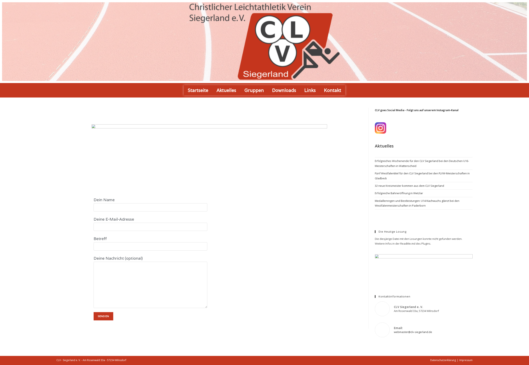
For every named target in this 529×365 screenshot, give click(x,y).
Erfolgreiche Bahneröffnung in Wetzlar (399, 193)
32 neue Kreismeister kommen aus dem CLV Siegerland (409, 186)
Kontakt (332, 90)
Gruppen (254, 90)
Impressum (466, 360)
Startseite (198, 90)
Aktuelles (226, 90)
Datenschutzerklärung (443, 360)
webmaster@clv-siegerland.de (413, 332)
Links (310, 90)
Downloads (284, 90)
